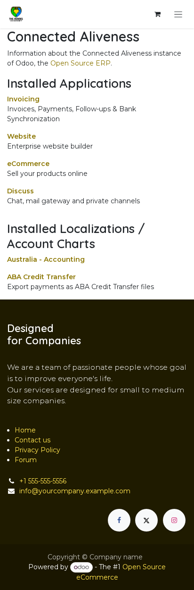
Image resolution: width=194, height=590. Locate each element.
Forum (26, 460)
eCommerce (28, 163)
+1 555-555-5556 (42, 481)
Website (21, 136)
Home (25, 430)
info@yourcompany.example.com (74, 491)
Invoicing (23, 99)
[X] (146, 520)
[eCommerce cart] (157, 14)
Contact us (32, 440)
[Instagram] (174, 520)
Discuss (20, 191)
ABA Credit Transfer (41, 277)
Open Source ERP (80, 63)
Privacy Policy (37, 450)
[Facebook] (119, 520)
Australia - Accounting (46, 259)
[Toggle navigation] (178, 14)
